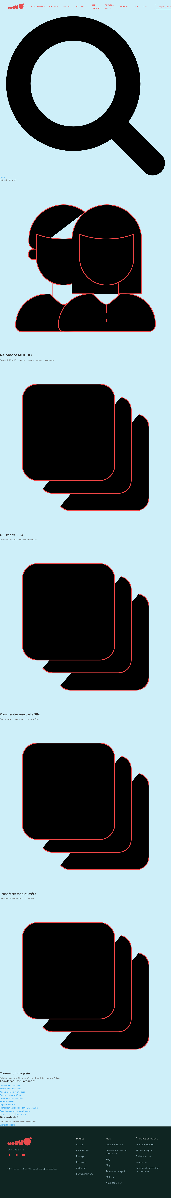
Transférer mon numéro (18, 894)
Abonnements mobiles (10, 1085)
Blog (108, 1165)
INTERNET (67, 7)
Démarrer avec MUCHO (10, 1095)
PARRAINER (124, 7)
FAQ (108, 1159)
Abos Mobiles (83, 1150)
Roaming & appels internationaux (15, 1111)
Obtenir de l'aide (114, 1144)
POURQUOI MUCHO (109, 6)
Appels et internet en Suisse (12, 1092)
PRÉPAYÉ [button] (53, 7)
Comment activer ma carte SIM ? (116, 1152)
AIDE (145, 7)
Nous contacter (114, 1182)
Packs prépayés (7, 1101)
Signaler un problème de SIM (13, 1114)
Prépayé (80, 1156)
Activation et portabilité (10, 1088)
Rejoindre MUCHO (8, 1104)
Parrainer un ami (84, 1173)
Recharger (81, 1162)
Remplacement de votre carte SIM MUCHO (19, 1108)
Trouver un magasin (15, 1073)
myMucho (81, 1168)
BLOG (136, 7)
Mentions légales (144, 1150)
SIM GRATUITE (96, 6)
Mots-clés (111, 1177)
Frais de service (143, 1156)
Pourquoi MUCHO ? (145, 1144)
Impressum (141, 1162)
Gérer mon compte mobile (12, 1098)
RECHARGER (81, 7)
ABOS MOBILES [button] (37, 7)
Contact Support (7, 1125)
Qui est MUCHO (11, 535)
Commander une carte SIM (20, 714)
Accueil (79, 1144)
